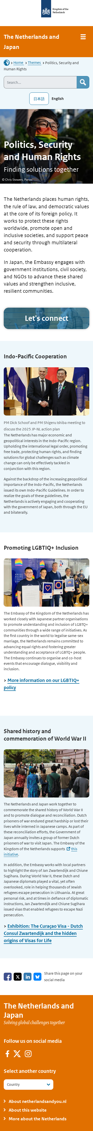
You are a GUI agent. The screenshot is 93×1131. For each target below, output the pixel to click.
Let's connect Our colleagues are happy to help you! (46, 318)
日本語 (39, 99)
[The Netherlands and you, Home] (8, 62)
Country (13, 1084)
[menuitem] (7, 1054)
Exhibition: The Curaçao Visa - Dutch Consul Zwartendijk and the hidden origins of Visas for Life (43, 933)
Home (18, 62)
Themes (34, 62)
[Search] (83, 82)
